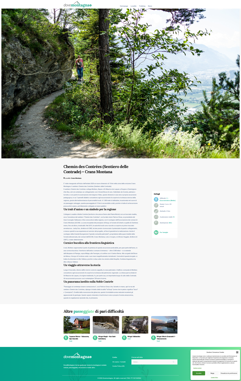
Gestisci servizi (197, 368)
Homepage (124, 6)
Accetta (198, 373)
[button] (237, 352)
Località (133, 6)
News (150, 6)
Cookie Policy (214, 377)
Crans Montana (76, 178)
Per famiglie (164, 232)
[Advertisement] (166, 176)
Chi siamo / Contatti (119, 362)
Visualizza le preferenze (229, 373)
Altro (170, 223)
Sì (173, 217)
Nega (212, 373)
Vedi (70, 341)
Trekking (142, 6)
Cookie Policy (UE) (118, 366)
